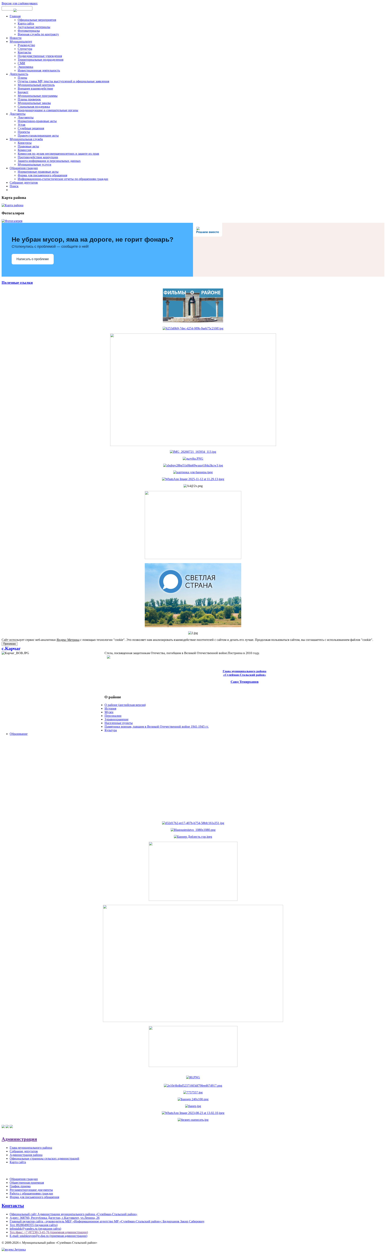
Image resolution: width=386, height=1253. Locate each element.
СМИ (21, 63)
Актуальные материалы (34, 27)
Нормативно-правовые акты (37, 121)
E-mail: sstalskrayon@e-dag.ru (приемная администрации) (48, 1236)
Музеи (109, 712)
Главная (15, 16)
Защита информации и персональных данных (49, 161)
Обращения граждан (24, 168)
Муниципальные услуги (34, 164)
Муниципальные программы (37, 95)
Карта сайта (26, 23)
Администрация (19, 1139)
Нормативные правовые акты (38, 171)
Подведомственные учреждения (40, 56)
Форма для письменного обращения (42, 175)
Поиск (14, 186)
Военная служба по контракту (38, 34)
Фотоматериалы (29, 30)
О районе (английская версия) (125, 705)
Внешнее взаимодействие (35, 88)
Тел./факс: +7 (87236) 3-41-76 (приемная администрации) (49, 1232)
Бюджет (23, 92)
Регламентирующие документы (31, 1190)
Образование (19, 733)
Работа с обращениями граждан (31, 1193)
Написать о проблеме (32, 259)
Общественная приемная (27, 1182)
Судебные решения (31, 128)
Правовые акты (28, 146)
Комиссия (24, 150)
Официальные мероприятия (37, 19)
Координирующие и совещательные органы (48, 110)
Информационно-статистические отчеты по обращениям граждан (63, 179)
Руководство (26, 45)
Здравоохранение (116, 719)
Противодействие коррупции (38, 157)
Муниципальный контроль (36, 85)
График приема (20, 1186)
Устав (21, 124)
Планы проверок (29, 99)
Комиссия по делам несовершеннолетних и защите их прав (58, 153)
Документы (18, 114)
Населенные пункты (119, 723)
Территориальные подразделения (40, 59)
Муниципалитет (21, 41)
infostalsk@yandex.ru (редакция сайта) (35, 1228)
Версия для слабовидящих (20, 3)
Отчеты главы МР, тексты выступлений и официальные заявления (63, 81)
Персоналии (113, 715)
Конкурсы (25, 142)
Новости (16, 38)
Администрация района (26, 1155)
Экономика (25, 67)
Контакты (24, 52)
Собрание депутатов (24, 182)
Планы (22, 77)
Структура (25, 48)
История (110, 708)
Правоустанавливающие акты (38, 135)
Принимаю (9, 643)
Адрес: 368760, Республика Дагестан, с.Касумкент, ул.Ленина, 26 (55, 1217)
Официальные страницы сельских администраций (44, 1158)
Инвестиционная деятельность (39, 70)
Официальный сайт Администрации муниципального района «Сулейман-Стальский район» (73, 1214)
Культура (111, 730)
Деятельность (19, 74)
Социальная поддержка (34, 106)
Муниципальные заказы (34, 103)
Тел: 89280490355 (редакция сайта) (33, 1225)
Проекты (24, 132)
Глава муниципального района (31, 1147)
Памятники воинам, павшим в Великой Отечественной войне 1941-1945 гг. (157, 726)
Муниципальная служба (26, 139)
